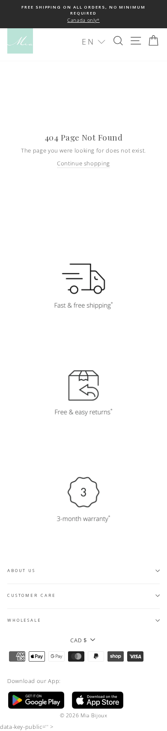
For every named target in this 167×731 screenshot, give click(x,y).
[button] (93, 42)
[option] (83, 14)
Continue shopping (83, 163)
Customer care (31, 595)
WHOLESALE (24, 620)
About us (21, 570)
